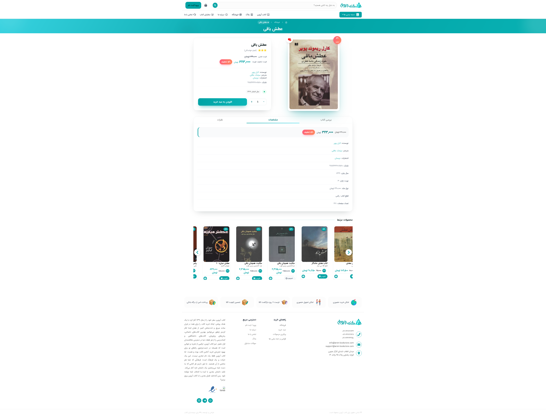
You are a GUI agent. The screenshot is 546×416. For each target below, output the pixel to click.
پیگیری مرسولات (279, 334)
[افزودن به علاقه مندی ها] (289, 39)
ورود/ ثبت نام (250, 325)
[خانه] (286, 22)
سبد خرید (282, 329)
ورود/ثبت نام (193, 5)
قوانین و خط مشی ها (277, 338)
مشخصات (273, 120)
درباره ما (253, 329)
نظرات (220, 120)
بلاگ (254, 338)
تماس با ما (252, 334)
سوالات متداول (250, 343)
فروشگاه (277, 22)
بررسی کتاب (326, 120)
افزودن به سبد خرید (222, 102)
